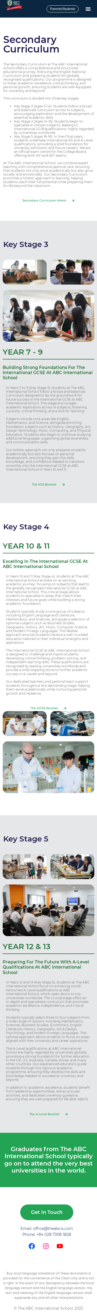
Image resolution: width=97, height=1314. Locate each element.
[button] (88, 9)
